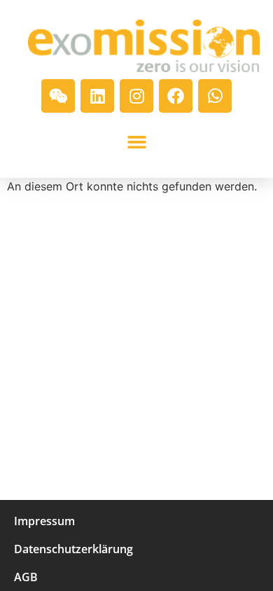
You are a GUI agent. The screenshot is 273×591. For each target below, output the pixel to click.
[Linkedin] (97, 96)
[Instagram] (136, 96)
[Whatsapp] (215, 96)
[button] (136, 142)
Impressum (44, 521)
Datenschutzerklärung (73, 549)
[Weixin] (58, 96)
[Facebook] (175, 96)
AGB (26, 577)
